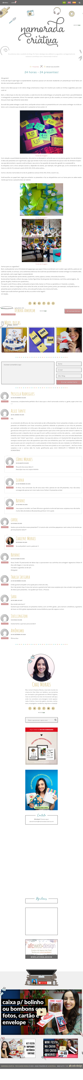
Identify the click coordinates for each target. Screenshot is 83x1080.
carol (14, 519)
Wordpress (52, 1066)
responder (5, 401)
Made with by (62, 1066)
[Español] (74, 3)
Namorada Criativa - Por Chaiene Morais (15, 1066)
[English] (69, 3)
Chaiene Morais (26, 538)
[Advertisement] (41, 55)
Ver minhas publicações (8, 314)
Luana (20, 480)
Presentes (35, 67)
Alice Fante (18, 411)
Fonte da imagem (41, 156)
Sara (13, 596)
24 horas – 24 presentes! (42, 72)
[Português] (64, 3)
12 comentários (73, 311)
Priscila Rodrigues (23, 394)
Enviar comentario (69, 382)
